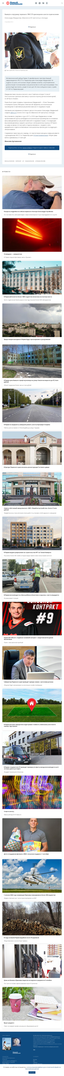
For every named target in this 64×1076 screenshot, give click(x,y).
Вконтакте (40, 1063)
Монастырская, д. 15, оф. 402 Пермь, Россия (8, 1063)
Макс (37, 1063)
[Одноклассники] (46, 3)
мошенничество (29, 161)
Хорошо (32, 1072)
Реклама (35, 1059)
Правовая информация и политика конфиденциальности (45, 1046)
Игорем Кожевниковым (40, 135)
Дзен (34, 1063)
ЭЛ (51, 1042)
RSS (34, 1061)
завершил (13, 113)
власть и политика (9, 161)
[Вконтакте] (43, 3)
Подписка (35, 1062)
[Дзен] (36, 3)
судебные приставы (40, 161)
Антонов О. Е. (14, 1061)
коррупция (18, 161)
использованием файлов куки (36, 1067)
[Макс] (39, 3)
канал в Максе (27, 148)
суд (23, 161)
